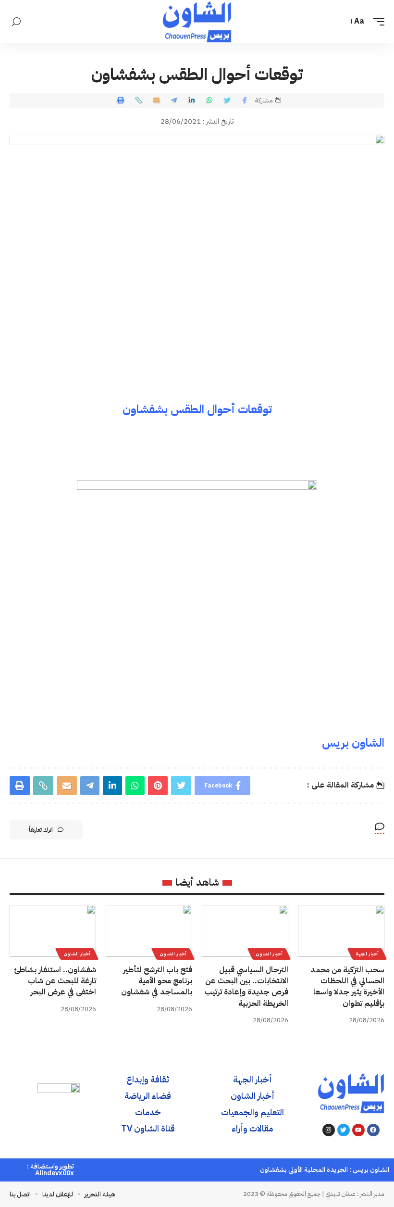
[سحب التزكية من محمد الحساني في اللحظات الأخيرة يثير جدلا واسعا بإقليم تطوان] (341, 931)
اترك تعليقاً (41, 830)
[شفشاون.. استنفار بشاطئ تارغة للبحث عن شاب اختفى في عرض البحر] (53, 931)
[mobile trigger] (376, 21)
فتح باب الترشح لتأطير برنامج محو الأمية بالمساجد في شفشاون (156, 981)
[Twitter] (343, 1130)
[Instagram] (328, 1130)
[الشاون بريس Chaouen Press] (196, 21)
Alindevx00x (54, 1173)
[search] (16, 21)
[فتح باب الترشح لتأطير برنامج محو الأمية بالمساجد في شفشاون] (149, 931)
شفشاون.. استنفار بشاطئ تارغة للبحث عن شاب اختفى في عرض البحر (55, 981)
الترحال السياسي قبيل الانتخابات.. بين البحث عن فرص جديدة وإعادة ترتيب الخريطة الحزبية (246, 986)
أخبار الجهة (367, 953)
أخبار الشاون (269, 953)
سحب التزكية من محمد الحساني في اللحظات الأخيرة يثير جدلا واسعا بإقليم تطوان (347, 986)
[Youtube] (358, 1130)
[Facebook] (373, 1130)
